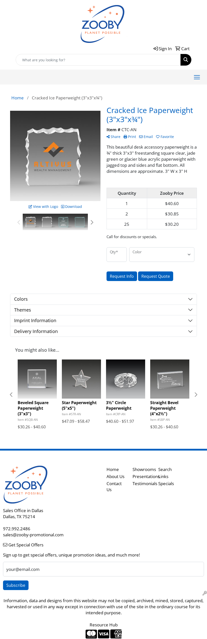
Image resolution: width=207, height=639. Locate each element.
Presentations (142, 476)
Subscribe (15, 585)
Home (113, 469)
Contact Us (114, 486)
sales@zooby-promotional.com (33, 535)
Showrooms (142, 469)
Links (163, 476)
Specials (166, 483)
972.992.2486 (16, 528)
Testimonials (142, 483)
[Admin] (204, 593)
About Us (115, 476)
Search (165, 469)
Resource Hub (104, 625)
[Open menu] (197, 77)
